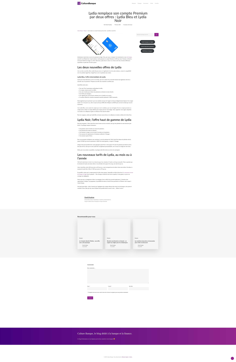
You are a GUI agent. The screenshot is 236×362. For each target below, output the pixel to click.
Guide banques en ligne (147, 42)
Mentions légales (125, 357)
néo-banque (129, 57)
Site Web (131, 286)
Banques (85, 30)
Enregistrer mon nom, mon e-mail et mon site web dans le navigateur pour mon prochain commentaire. (108, 292)
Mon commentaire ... (91, 268)
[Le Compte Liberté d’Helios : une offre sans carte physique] (90, 234)
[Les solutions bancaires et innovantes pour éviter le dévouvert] (145, 234)
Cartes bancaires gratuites (147, 46)
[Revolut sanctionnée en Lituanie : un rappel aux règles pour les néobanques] (117, 234)
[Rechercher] (156, 34)
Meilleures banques (147, 51)
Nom (88, 286)
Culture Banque (80, 30)
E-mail (109, 286)
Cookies (130, 357)
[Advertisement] (147, 65)
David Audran (109, 24)
